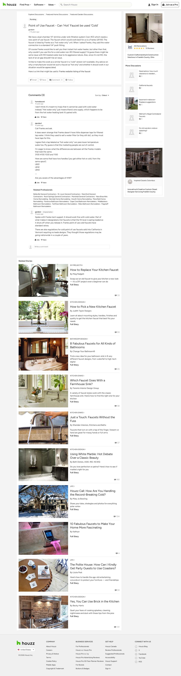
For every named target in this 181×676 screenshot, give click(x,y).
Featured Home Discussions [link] (57, 14)
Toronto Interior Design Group (86, 388)
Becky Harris (78, 605)
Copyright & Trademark (55, 669)
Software (38, 4)
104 (118, 516)
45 (118, 369)
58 (118, 406)
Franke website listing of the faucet (74, 71)
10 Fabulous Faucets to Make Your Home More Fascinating (92, 525)
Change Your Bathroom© (84, 351)
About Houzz (51, 646)
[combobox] (95, 4)
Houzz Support (111, 661)
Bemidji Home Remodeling (59, 199)
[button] (102, 95)
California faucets (146, 85)
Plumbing (33, 19)
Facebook (142, 654)
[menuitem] (25, 5)
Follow (70, 80)
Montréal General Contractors (83, 197)
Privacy (49, 654)
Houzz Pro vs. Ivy (82, 654)
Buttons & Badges (83, 669)
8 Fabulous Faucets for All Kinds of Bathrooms (92, 345)
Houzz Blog (143, 646)
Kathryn (76, 531)
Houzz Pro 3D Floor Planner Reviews (90, 661)
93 (118, 332)
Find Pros (24, 4)
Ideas (51, 4)
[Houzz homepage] (9, 4)
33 (118, 295)
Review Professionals (113, 650)
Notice (56, 654)
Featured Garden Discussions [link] (81, 14)
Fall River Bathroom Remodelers (64, 204)
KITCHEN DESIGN (77, 302)
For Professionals (82, 646)
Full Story (74, 284)
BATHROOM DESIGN (78, 339)
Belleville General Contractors (44, 194)
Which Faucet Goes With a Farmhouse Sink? (87, 382)
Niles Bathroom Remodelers (89, 204)
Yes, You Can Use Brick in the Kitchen (94, 601)
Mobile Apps (51, 665)
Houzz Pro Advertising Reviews (88, 657)
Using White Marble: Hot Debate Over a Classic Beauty (91, 455)
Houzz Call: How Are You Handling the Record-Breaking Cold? (92, 492)
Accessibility (110, 657)
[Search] (61, 4)
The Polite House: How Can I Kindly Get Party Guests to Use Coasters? (93, 566)
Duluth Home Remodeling (81, 199)
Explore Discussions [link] (36, 14)
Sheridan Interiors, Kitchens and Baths (89, 425)
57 (118, 443)
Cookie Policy (51, 661)
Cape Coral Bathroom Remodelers (83, 201)
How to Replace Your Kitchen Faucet (94, 270)
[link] (147, 48)
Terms (48, 657)
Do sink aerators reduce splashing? (148, 129)
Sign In (108, 669)
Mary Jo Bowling (80, 499)
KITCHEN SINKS (76, 376)
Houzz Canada (110, 646)
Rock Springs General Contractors (57, 197)
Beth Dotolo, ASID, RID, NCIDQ (86, 462)
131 (118, 627)
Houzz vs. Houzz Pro (84, 650)
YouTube (142, 658)
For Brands (80, 665)
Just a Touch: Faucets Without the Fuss (92, 419)
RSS (140, 662)
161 (118, 479)
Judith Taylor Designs (82, 311)
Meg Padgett (78, 274)
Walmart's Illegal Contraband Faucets (150, 115)
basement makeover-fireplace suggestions (147, 101)
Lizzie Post (77, 572)
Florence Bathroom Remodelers (56, 201)
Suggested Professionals (114, 654)
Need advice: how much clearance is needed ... (148, 72)
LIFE (71, 486)
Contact (108, 665)
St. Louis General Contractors (69, 194)
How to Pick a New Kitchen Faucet (93, 306)
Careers (49, 650)
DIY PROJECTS (76, 265)
